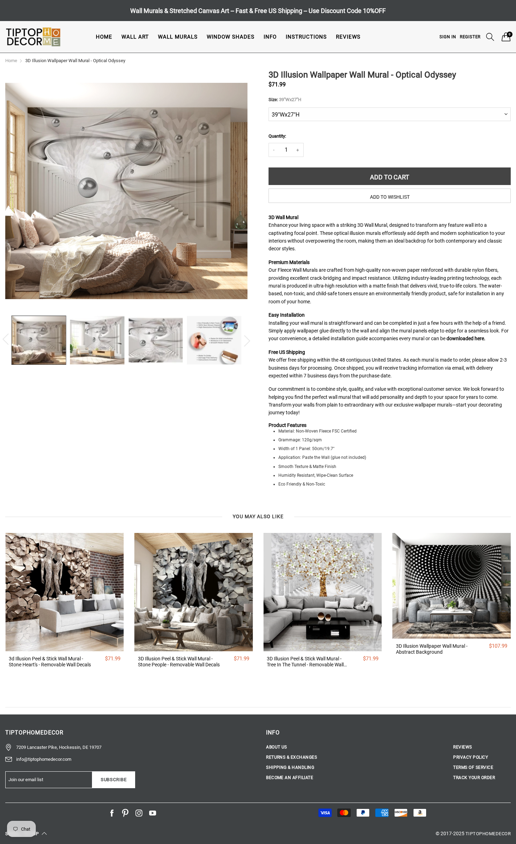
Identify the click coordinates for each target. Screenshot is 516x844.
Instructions (306, 37)
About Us (276, 747)
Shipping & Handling (290, 767)
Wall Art (135, 37)
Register (470, 36)
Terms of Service (473, 767)
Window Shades (230, 37)
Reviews (348, 37)
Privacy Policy (470, 757)
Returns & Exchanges (291, 757)
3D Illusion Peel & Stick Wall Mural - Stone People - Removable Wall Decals (179, 661)
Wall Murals (178, 37)
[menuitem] (104, 36)
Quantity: (277, 136)
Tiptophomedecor (488, 833)
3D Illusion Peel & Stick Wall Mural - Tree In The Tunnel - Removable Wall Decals (305, 662)
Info (270, 37)
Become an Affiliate (289, 777)
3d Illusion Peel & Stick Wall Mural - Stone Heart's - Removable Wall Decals (50, 661)
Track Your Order (474, 777)
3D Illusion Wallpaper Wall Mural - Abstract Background (432, 649)
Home (104, 37)
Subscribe (114, 779)
